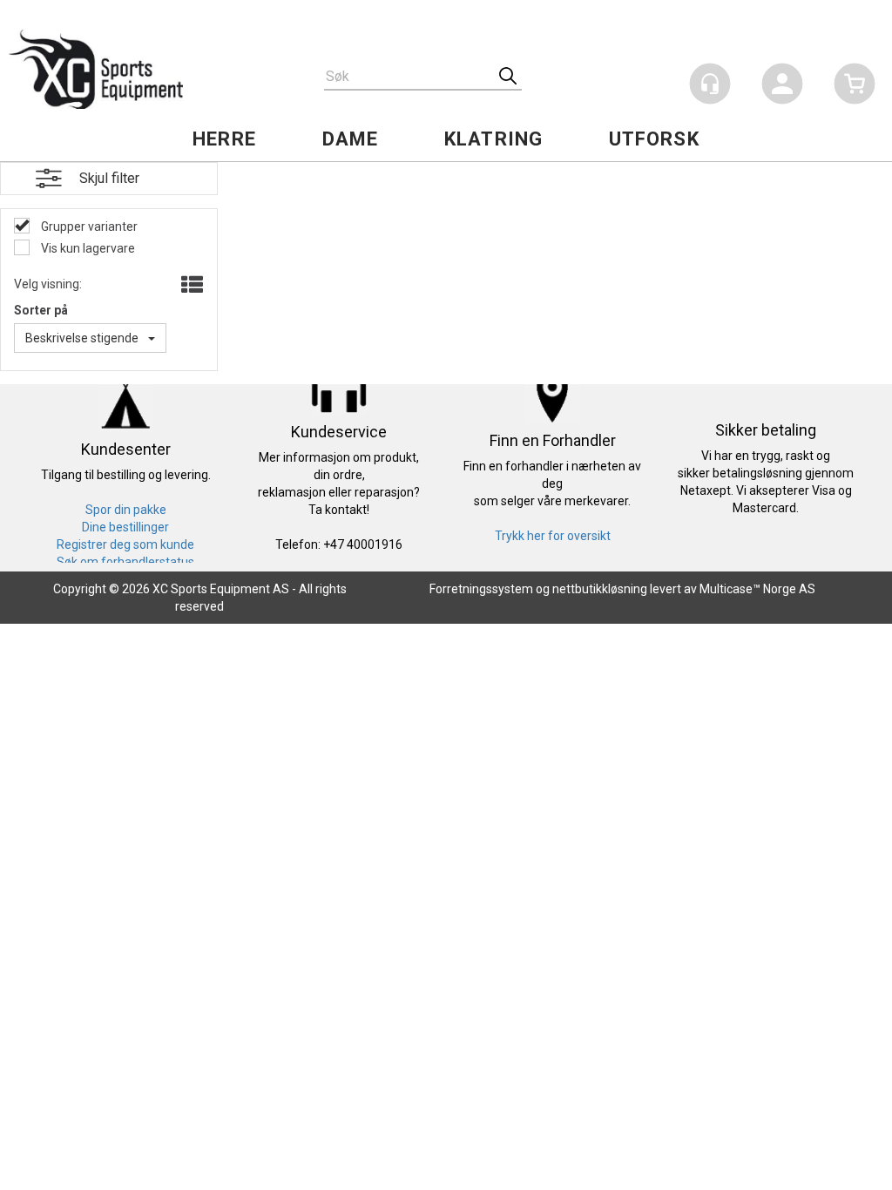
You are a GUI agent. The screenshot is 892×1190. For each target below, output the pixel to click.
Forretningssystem (481, 589)
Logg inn (782, 86)
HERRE (224, 139)
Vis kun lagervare (86, 248)
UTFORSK (654, 139)
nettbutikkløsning (599, 589)
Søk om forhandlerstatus (125, 562)
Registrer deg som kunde (125, 544)
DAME (350, 139)
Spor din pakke (125, 510)
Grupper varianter (88, 226)
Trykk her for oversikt (553, 536)
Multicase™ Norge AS (757, 589)
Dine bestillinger (125, 527)
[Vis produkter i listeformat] (190, 285)
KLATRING (493, 139)
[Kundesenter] (710, 83)
